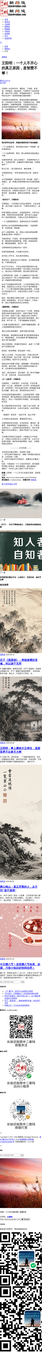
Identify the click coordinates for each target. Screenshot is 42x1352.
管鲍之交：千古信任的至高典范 (17, 1005)
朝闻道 (33, 480)
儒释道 (7, 27)
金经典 (7, 34)
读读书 (7, 22)
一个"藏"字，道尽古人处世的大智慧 (18, 991)
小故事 (7, 24)
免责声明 (8, 38)
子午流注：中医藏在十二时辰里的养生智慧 (21, 994)
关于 (6, 36)
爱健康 (7, 29)
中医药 (7, 31)
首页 (6, 19)
